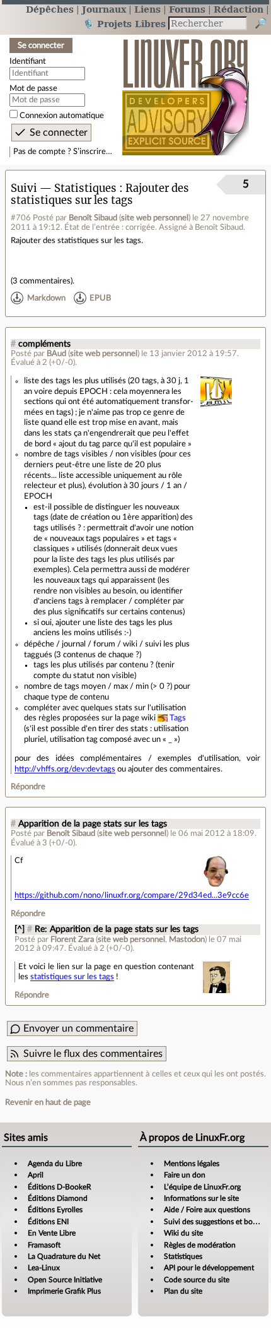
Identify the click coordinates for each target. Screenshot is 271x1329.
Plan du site (183, 1291)
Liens (147, 9)
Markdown (46, 298)
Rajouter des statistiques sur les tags (100, 194)
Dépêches (50, 9)
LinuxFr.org (185, 90)
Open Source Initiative (65, 1280)
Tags (178, 718)
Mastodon (187, 939)
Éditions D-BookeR (59, 1187)
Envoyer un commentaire (78, 1028)
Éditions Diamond (58, 1198)
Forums (187, 9)
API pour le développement (209, 1268)
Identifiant (27, 61)
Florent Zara (72, 939)
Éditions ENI (48, 1221)
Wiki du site (183, 1233)
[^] (19, 929)
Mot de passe (33, 88)
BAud (56, 353)
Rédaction (238, 9)
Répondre (28, 786)
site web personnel (154, 218)
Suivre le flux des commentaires (93, 1054)
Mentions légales (191, 1163)
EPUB (100, 298)
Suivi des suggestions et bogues (216, 1221)
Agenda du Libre (55, 1163)
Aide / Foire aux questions (207, 1209)
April (35, 1175)
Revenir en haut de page (48, 1102)
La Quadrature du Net (64, 1256)
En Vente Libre (52, 1233)
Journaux (104, 9)
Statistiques (183, 1256)
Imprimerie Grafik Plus (64, 1291)
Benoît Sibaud (93, 218)
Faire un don (184, 1175)
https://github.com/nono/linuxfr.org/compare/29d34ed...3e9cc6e (131, 895)
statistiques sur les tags (72, 976)
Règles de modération (200, 1245)
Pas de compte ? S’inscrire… (62, 151)
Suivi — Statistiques (64, 188)
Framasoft (44, 1245)
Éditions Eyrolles (55, 1209)
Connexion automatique (62, 115)
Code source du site (196, 1280)
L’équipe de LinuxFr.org (202, 1187)
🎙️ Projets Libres (124, 23)
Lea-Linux (44, 1268)
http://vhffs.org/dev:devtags (64, 769)
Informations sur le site (201, 1198)
